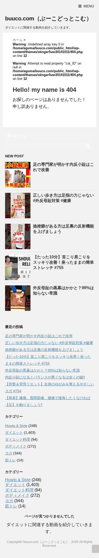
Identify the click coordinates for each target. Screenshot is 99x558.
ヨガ (8, 453)
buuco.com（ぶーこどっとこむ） (48, 18)
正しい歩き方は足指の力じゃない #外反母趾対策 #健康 (49, 343)
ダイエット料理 (17, 439)
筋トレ (10, 460)
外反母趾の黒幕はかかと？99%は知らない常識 (42, 370)
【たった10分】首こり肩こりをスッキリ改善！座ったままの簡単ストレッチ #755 (63, 262)
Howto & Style (16, 426)
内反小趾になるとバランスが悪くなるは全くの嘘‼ (45, 377)
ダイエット (14, 432)
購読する (18, 136)
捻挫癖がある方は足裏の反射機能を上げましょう (44, 350)
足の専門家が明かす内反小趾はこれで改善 (39, 336)
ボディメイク (15, 446)
